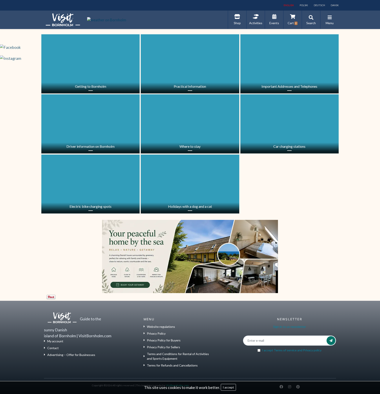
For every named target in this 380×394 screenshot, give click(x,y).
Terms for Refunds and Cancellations (172, 365)
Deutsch (319, 5)
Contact (53, 348)
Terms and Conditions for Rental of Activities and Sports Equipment (178, 356)
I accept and (292, 350)
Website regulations (161, 326)
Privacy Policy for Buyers (164, 340)
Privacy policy (312, 350)
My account (55, 341)
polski (303, 5)
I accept (228, 387)
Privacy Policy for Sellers (163, 347)
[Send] (331, 340)
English (288, 5)
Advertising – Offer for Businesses (71, 355)
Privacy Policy (156, 333)
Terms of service (285, 350)
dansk (334, 5)
